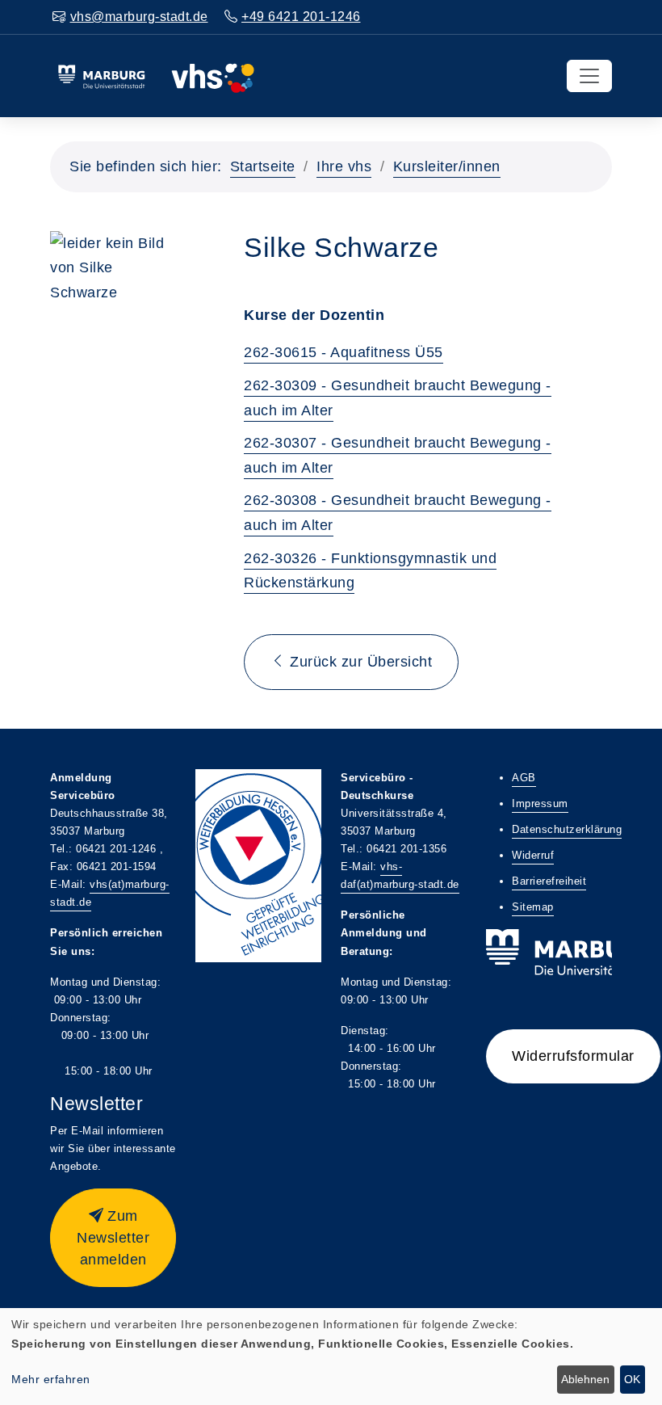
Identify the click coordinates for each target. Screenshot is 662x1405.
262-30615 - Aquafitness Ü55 (343, 352)
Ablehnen (585, 1379)
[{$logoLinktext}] (156, 75)
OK (632, 1379)
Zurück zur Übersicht (359, 662)
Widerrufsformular (573, 1056)
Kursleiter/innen (447, 166)
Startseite (262, 166)
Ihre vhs (343, 166)
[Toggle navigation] (589, 76)
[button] (113, 1237)
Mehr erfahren (50, 1379)
